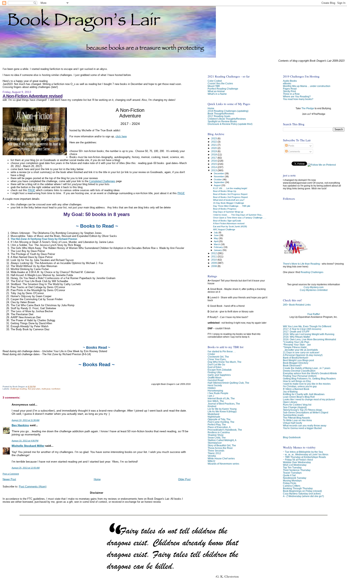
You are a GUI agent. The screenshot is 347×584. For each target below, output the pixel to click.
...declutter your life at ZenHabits (300, 350)
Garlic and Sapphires (219, 375)
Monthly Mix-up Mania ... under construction (306, 86)
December (219, 173)
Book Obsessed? (292, 365)
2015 (214, 164)
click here (121, 136)
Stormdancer (215, 442)
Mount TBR (214, 86)
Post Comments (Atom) (32, 486)
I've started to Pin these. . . (222, 351)
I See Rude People (218, 393)
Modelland (213, 414)
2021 (214, 145)
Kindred (212, 406)
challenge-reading (18, 389)
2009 (214, 263)
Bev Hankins (20, 425)
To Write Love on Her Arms (297, 420)
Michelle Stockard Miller (28, 445)
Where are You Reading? (297, 96)
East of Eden (214, 367)
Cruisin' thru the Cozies (220, 83)
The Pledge (307, 108)
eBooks (287, 83)
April (216, 241)
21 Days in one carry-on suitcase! (301, 352)
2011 (214, 256)
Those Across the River (220, 448)
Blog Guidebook (292, 437)
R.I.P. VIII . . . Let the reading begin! (230, 188)
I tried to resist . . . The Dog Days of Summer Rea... (238, 215)
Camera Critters (291, 485)
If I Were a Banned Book (296, 389)
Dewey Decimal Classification (299, 370)
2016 (214, 160)
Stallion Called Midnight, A (222, 440)
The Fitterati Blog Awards (296, 417)
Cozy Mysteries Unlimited (314, 290)
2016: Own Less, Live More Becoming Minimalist (309, 339)
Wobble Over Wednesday (297, 462)
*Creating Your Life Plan (296, 342)
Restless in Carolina (219, 432)
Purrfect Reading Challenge (223, 88)
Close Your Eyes (217, 359)
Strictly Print (289, 91)
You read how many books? (298, 99)
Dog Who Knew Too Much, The (224, 362)
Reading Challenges (312, 272)
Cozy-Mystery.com (314, 287)
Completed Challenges (102, 181)
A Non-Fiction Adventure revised (32, 96)
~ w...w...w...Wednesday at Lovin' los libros (305, 454)
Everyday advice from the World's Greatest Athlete (310, 373)
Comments (294, 151)
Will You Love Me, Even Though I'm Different (307, 326)
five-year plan (34, 389)
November (219, 176)
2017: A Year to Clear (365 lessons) (302, 329)
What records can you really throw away (304, 425)
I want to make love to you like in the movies (307, 383)
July (216, 232)
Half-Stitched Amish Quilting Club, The (228, 382)
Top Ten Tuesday (292, 467)
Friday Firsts (289, 483)
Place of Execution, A (219, 427)
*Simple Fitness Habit (294, 347)
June (216, 235)
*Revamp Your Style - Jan (297, 344)
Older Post (184, 479)
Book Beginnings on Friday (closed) (302, 491)
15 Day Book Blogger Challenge (228, 203)
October (218, 179)
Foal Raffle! (313, 314)
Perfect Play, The (217, 424)
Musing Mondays (292, 480)
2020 (214, 148)
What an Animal (216, 91)
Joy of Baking (290, 391)
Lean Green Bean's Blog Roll (299, 396)
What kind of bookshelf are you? (228, 200)
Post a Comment (11, 474)
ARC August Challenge (224, 229)
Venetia (212, 456)
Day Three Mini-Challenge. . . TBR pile (231, 206)
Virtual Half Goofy (292, 423)
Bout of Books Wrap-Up (224, 191)
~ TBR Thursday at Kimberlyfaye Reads (304, 457)
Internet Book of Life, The (221, 398)
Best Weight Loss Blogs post (298, 360)
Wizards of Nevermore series (223, 463)
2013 (214, 170)
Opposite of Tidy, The (219, 419)
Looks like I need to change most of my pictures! (309, 399)
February (219, 247)
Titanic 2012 (214, 453)
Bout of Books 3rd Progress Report (230, 194)
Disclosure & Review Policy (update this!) (230, 124)
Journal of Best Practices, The (224, 403)
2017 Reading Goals (219, 116)
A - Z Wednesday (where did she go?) (303, 496)
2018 (214, 154)
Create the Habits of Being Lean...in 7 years (306, 368)
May (216, 238)
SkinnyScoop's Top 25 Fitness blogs (302, 410)
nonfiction (55, 389)
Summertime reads (293, 415)
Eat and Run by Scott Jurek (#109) (230, 226)
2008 (214, 266)
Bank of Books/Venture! (295, 357)
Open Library (290, 402)
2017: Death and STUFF (296, 331)
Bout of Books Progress (224, 209)
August (217, 185)
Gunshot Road (216, 380)
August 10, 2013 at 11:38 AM (25, 420)
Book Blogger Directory (295, 363)
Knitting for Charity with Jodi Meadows (304, 394)
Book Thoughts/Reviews (221, 113)
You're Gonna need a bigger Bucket (302, 428)
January (218, 250)
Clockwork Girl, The (218, 356)
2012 (214, 253)
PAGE (31, 190)
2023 (214, 138)
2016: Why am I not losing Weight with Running (308, 334)
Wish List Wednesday (294, 465)
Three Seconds (216, 450)
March (217, 244)
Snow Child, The (217, 437)
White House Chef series (221, 458)
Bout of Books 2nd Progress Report (230, 197)
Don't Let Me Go (216, 364)
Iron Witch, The (216, 401)
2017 (214, 157)
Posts (291, 145)
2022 (214, 141)
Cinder (211, 354)
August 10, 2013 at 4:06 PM (25, 440)
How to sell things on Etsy (297, 381)
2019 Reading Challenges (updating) (228, 111)
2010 (214, 259)
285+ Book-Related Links (297, 304)
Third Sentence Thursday (296, 470)
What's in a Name (217, 94)
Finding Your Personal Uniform (299, 376)
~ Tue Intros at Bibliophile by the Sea (303, 451)
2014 (214, 167)
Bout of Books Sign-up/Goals (227, 220)
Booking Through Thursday (298, 488)
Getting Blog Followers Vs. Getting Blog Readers (309, 378)
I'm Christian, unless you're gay (300, 386)
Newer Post (9, 479)
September (219, 182)
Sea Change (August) (295, 407)
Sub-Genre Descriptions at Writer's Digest (305, 412)
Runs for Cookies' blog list (297, 404)
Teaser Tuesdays (292, 472)
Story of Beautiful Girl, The (222, 445)
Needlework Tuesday (294, 478)
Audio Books (290, 80)
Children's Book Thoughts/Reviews (227, 118)
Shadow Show (216, 435)
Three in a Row (291, 94)
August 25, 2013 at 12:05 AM (26, 468)
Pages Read (290, 88)
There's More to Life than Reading (301, 263)
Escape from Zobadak (220, 369)
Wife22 (211, 461)
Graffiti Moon (214, 377)
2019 (214, 151)
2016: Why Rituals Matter (296, 336)
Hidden (212, 388)
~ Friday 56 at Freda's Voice (298, 459)
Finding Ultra (215, 372)
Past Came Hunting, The (221, 422)
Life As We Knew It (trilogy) (222, 411)
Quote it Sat (289, 475)
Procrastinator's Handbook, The (225, 429)
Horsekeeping (215, 390)
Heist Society (215, 385)
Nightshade (214, 416)
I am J (211, 395)
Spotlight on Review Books (222, 121)
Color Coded (215, 80)
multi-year (46, 389)
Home (97, 479)
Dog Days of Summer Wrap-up (228, 212)
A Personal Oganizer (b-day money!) (303, 355)
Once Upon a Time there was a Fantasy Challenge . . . (239, 217)
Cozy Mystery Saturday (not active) (302, 493)
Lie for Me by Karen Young (222, 409)
